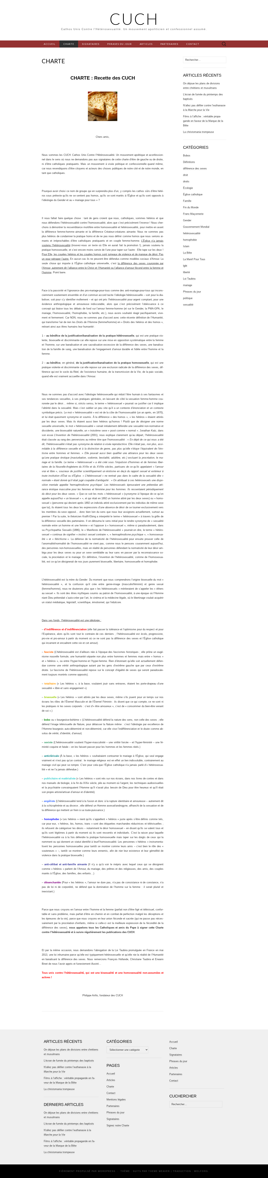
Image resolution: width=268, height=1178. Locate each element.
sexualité (188, 304)
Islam (186, 246)
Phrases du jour (119, 44)
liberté (186, 272)
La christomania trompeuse (198, 131)
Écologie (188, 187)
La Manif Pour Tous (194, 259)
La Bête (187, 252)
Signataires (90, 44)
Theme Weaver (159, 1171)
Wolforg (201, 1171)
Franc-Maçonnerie (193, 213)
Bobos (186, 155)
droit (185, 174)
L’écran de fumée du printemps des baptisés (69, 1060)
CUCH (134, 18)
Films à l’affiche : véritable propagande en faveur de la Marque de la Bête (203, 121)
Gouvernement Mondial (196, 226)
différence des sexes (195, 168)
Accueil (50, 44)
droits (186, 181)
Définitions (189, 162)
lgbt (185, 265)
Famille (187, 200)
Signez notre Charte (118, 1125)
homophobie (190, 239)
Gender (187, 220)
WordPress (106, 1171)
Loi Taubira (189, 278)
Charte (68, 44)
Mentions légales (116, 1099)
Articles (146, 44)
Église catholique (192, 194)
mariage (187, 285)
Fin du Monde (191, 207)
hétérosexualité (191, 233)
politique (187, 298)
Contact (192, 44)
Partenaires (169, 44)
